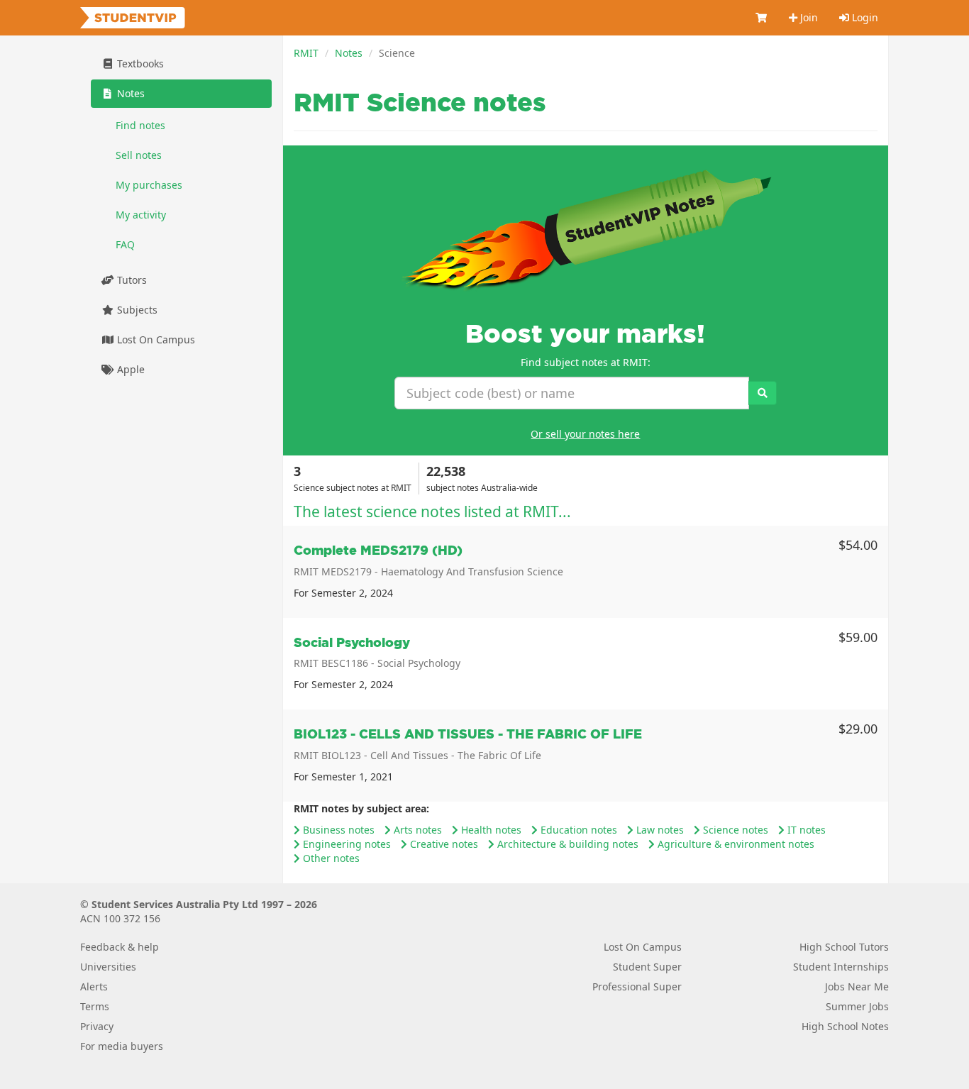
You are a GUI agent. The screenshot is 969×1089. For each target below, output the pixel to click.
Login (863, 17)
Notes (348, 53)
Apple (129, 369)
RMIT (306, 53)
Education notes (577, 829)
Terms (94, 1006)
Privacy (96, 1026)
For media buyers (121, 1046)
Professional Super (637, 986)
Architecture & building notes (566, 844)
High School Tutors (844, 946)
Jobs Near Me (857, 986)
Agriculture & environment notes (734, 844)
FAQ (125, 244)
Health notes (489, 829)
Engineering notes (345, 844)
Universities (108, 966)
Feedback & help (119, 946)
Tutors (130, 280)
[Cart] (762, 17)
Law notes (658, 829)
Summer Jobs (857, 1006)
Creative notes (442, 844)
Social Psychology (352, 642)
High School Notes (845, 1026)
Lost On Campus (154, 339)
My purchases (149, 185)
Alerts (94, 986)
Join (807, 17)
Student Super (647, 966)
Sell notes (139, 155)
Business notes (337, 829)
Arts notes (416, 829)
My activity (141, 214)
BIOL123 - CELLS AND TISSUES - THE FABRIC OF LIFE (468, 734)
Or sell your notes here (585, 434)
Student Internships (841, 966)
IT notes (805, 829)
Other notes (330, 858)
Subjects (135, 309)
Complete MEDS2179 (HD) (378, 550)
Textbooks (139, 63)
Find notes (140, 125)
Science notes (734, 829)
